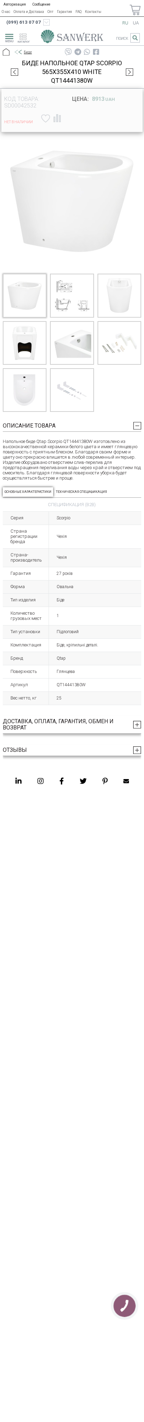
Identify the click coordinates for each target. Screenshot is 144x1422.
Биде (28, 52)
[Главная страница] (72, 37)
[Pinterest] (105, 781)
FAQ (78, 12)
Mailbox (126, 781)
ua (136, 22)
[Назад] (18, 52)
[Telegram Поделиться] (77, 52)
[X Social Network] (83, 781)
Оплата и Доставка (29, 12)
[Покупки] (135, 10)
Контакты (93, 12)
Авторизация (14, 4)
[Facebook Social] (61, 781)
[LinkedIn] (18, 781)
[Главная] (6, 52)
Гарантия (64, 12)
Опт (50, 12)
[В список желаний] (44, 118)
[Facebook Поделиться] (96, 52)
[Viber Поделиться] (68, 52)
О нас (6, 12)
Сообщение (41, 4)
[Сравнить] (57, 118)
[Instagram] (40, 781)
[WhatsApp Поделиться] (87, 52)
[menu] (8, 37)
